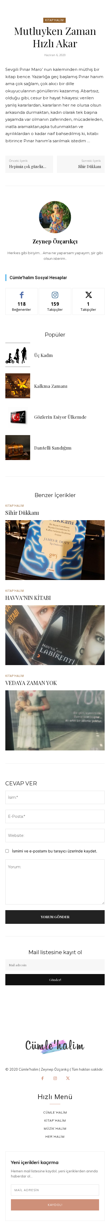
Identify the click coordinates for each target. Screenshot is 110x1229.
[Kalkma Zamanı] (17, 385)
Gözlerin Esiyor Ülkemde (60, 417)
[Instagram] (55, 1079)
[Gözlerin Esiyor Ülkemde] (17, 416)
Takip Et (55, 292)
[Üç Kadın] (17, 354)
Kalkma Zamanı (50, 386)
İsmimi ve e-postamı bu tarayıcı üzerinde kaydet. (54, 851)
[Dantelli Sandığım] (17, 447)
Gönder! (55, 980)
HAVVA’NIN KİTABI (28, 597)
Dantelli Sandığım (53, 448)
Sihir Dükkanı (89, 166)
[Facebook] (42, 1079)
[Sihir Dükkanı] (55, 550)
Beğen (21, 292)
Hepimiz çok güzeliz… (27, 166)
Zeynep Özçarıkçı (55, 241)
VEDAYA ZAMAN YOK (31, 682)
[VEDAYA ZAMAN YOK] (55, 720)
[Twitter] (68, 1079)
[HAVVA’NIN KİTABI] (55, 635)
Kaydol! (55, 1205)
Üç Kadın (43, 355)
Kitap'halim (54, 20)
